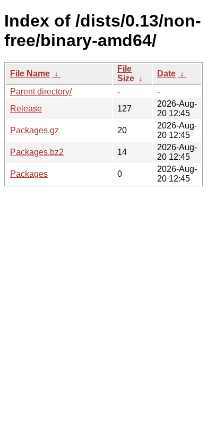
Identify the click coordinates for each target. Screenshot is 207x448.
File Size (125, 73)
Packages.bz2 (37, 152)
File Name (30, 73)
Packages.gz (34, 130)
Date (166, 73)
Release (26, 108)
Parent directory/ (41, 91)
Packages (29, 173)
